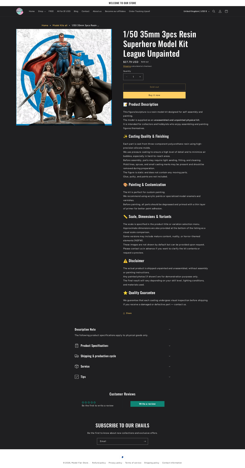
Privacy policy (115, 463)
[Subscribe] (145, 441)
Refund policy (99, 463)
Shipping (127, 66)
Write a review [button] (147, 404)
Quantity (127, 71)
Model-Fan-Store (79, 463)
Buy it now (154, 95)
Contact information (172, 463)
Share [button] (129, 313)
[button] (41, 11)
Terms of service (133, 463)
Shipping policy (151, 463)
